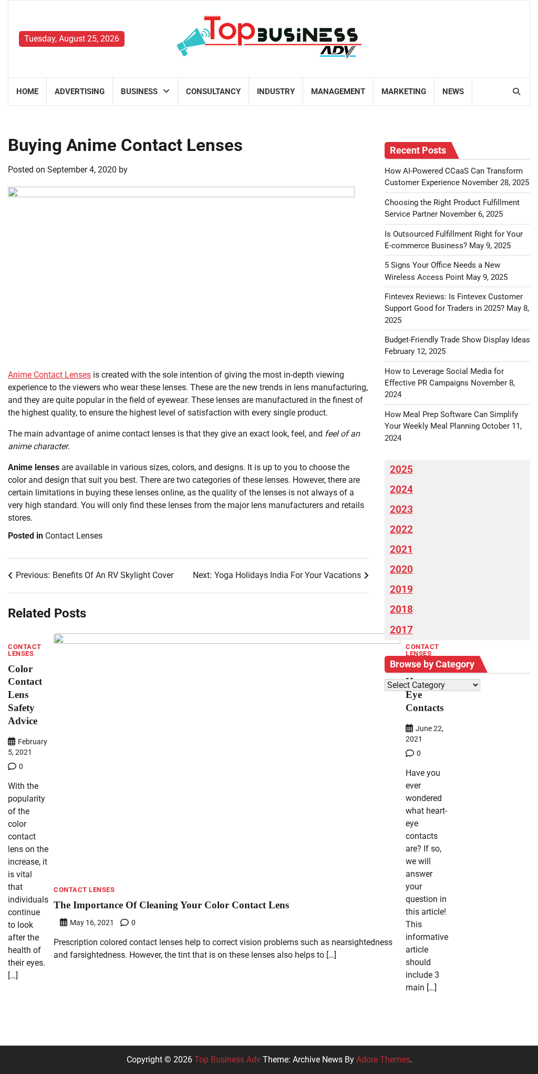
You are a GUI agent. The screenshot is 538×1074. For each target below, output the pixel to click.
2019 (401, 589)
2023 (401, 509)
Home (27, 91)
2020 (401, 569)
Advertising (80, 91)
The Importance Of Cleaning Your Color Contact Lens (171, 904)
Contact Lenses (73, 536)
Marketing (403, 91)
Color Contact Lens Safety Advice (25, 695)
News (453, 91)
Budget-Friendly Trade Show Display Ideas (457, 340)
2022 (401, 529)
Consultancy (213, 91)
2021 (401, 549)
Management (338, 91)
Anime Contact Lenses (49, 375)
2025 (401, 469)
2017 (401, 630)
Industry (276, 91)
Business (139, 91)
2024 (401, 489)
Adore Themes (383, 1060)
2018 (401, 609)
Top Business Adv (227, 1060)
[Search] (516, 91)
